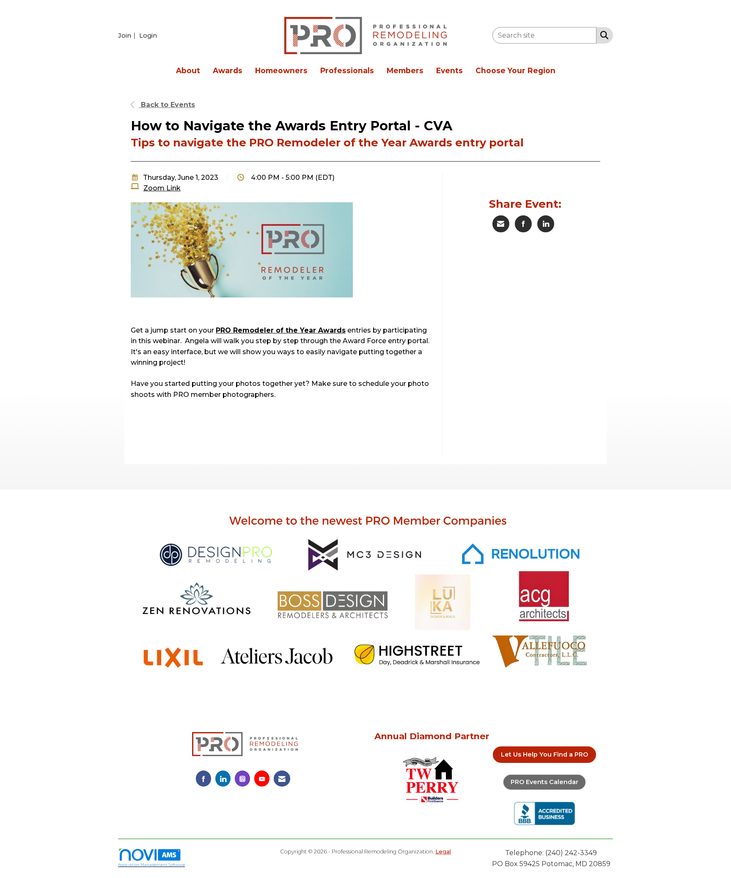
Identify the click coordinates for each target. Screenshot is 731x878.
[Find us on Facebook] (203, 778)
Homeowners (281, 70)
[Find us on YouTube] (261, 778)
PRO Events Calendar (544, 782)
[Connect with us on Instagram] (242, 778)
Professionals (347, 70)
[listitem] (127, 35)
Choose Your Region (515, 70)
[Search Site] (602, 34)
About (188, 70)
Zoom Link (162, 188)
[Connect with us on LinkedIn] (223, 778)
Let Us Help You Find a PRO (544, 754)
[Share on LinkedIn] (545, 223)
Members (405, 70)
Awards (227, 70)
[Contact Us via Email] (282, 778)
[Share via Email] (500, 223)
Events (449, 70)
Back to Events (167, 105)
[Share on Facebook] (523, 223)
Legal (443, 851)
